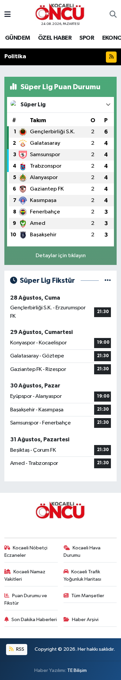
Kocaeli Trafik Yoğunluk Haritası (82, 575)
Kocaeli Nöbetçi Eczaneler (26, 551)
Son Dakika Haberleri (34, 619)
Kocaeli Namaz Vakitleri (25, 575)
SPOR (86, 38)
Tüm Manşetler (87, 595)
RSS (19, 649)
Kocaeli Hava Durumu (82, 551)
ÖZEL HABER (55, 38)
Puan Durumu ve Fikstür (25, 599)
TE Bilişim (77, 670)
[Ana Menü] (7, 15)
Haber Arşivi (85, 619)
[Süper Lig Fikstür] (108, 280)
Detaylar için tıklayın (61, 256)
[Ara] (113, 14)
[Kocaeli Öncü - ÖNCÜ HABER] (60, 12)
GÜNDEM (17, 38)
